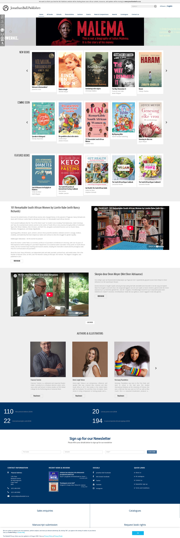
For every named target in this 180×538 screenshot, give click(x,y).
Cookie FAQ (21, 532)
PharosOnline (69, 14)
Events (88, 14)
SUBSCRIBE (152, 452)
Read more (37, 396)
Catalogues (124, 14)
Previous (10, 31)
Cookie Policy (12, 532)
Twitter (98, 480)
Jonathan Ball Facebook (103, 473)
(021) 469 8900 (15, 492)
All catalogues (139, 476)
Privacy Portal (58, 536)
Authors (80, 14)
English (169, 6)
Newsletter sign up (141, 484)
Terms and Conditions (142, 488)
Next (169, 31)
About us (138, 472)
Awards (114, 14)
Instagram (99, 488)
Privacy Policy (48, 536)
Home (41, 14)
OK (138, 533)
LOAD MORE (90, 322)
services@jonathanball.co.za (20, 496)
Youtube (98, 484)
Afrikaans (163, 6)
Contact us (135, 14)
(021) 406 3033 (15, 488)
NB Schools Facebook (102, 476)
